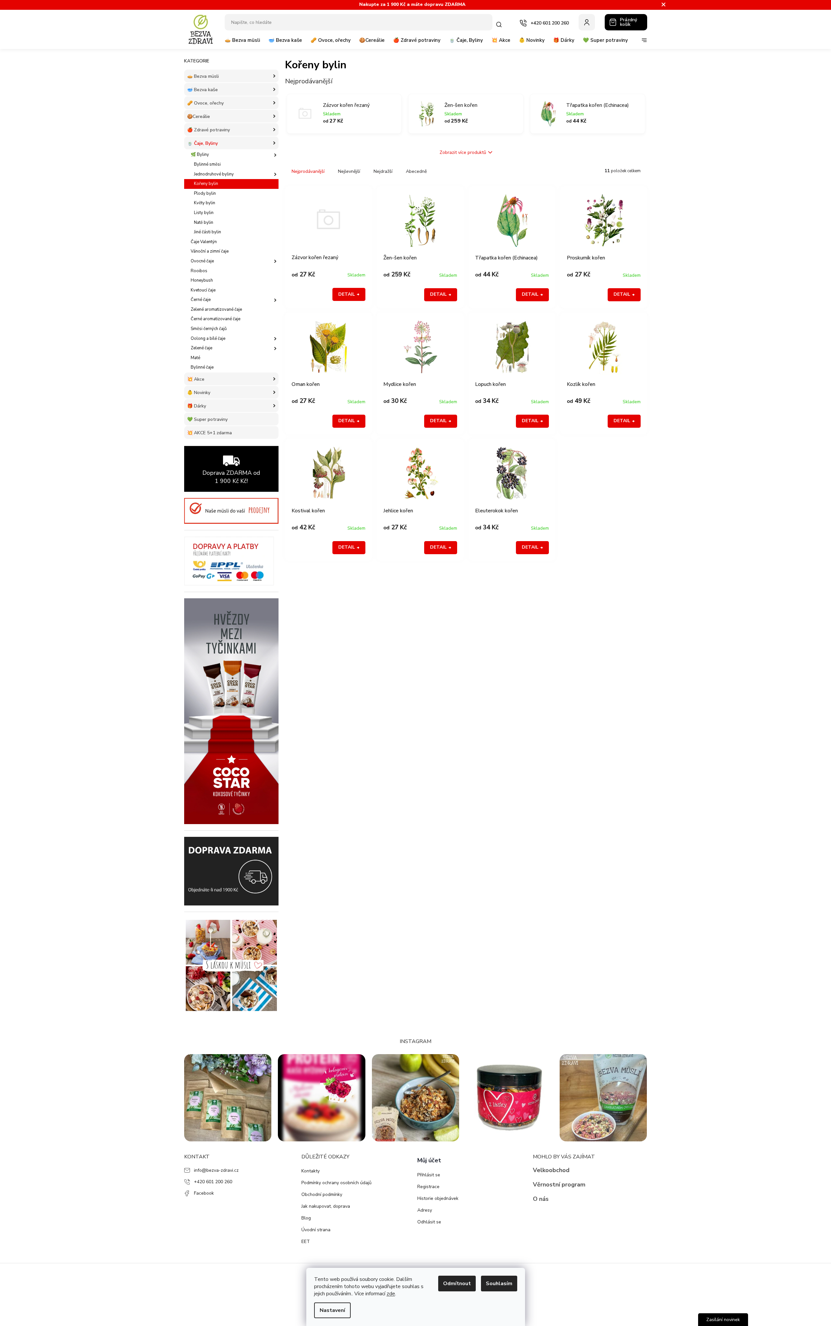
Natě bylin (203, 222)
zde (391, 1293)
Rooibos (199, 271)
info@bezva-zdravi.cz (216, 1170)
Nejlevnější (349, 171)
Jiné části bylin (207, 232)
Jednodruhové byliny (214, 174)
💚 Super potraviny (207, 419)
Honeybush (202, 280)
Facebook (204, 1193)
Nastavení (332, 1310)
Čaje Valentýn (204, 242)
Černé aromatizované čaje (215, 319)
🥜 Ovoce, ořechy (205, 103)
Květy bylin (204, 203)
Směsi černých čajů (209, 329)
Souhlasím (499, 1283)
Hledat (500, 24)
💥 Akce (195, 379)
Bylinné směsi (207, 164)
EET (305, 1241)
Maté (195, 358)
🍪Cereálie (198, 116)
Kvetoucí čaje (203, 290)
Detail (346, 294)
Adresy (424, 1210)
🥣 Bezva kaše (202, 90)
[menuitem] (242, 43)
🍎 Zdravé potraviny (208, 130)
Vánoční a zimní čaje (210, 251)
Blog (306, 1218)
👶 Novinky (198, 393)
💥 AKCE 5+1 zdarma (209, 433)
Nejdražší (383, 171)
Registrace (428, 1187)
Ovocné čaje (202, 261)
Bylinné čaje (202, 367)
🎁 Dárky (196, 406)
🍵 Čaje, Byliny (202, 143)
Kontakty (310, 1171)
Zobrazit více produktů (462, 152)
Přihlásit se (428, 1175)
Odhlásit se (429, 1222)
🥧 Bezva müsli (203, 76)
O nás (541, 1199)
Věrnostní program (559, 1184)
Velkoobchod (551, 1170)
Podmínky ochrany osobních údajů (336, 1183)
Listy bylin (204, 213)
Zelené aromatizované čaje (216, 309)
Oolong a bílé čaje (208, 338)
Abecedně (416, 171)
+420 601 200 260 (213, 1182)
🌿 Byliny (200, 154)
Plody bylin (205, 193)
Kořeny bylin (206, 184)
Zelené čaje (201, 348)
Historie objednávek (437, 1198)
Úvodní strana (315, 1230)
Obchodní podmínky (321, 1194)
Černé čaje (201, 300)
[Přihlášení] (587, 22)
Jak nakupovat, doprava (325, 1206)
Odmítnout (457, 1283)
